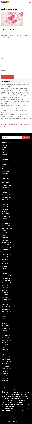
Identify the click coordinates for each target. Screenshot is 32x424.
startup (12, 411)
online (21, 404)
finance (21, 396)
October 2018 (6, 280)
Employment (5, 152)
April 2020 (5, 237)
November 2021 (6, 197)
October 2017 (6, 309)
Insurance (5, 159)
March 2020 (5, 240)
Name (3, 58)
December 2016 (6, 333)
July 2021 (5, 204)
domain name (26, 394)
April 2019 (5, 266)
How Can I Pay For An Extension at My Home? (14, 92)
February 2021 (6, 216)
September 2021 (6, 199)
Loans (4, 164)
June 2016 (5, 347)
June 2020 (5, 233)
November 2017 (6, 307)
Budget (16, 390)
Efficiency (4, 396)
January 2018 (6, 302)
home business (14, 398)
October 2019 (6, 252)
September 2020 (7, 228)
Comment (4, 40)
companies (26, 392)
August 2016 (5, 342)
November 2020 (6, 223)
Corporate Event (6, 394)
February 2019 (6, 271)
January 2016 (6, 359)
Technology (5, 178)
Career (22, 392)
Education (5, 150)
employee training (13, 396)
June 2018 (5, 290)
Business (4, 147)
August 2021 (5, 202)
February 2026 (6, 185)
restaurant (20, 408)
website (10, 413)
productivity (9, 409)
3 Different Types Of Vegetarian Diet (11, 97)
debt (22, 394)
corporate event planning (15, 394)
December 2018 (6, 276)
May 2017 (5, 321)
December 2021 (6, 195)
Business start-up (16, 392)
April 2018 (5, 295)
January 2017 (6, 330)
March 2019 (5, 268)
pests (3, 408)
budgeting (21, 390)
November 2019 (6, 249)
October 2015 (6, 366)
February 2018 (6, 299)
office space (16, 404)
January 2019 (6, 273)
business (6, 392)
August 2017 (5, 314)
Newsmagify (23, 421)
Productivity (5, 171)
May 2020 (5, 235)
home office (21, 398)
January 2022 (6, 192)
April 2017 (5, 323)
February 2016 (6, 357)
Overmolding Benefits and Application (11, 107)
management (17, 402)
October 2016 (6, 337)
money (12, 404)
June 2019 (5, 261)
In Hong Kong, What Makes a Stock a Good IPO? (15, 90)
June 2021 (5, 206)
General (4, 157)
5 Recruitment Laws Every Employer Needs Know (15, 109)
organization (12, 406)
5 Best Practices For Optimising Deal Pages (13, 105)
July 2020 (5, 230)
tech (19, 411)
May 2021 (5, 209)
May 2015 (5, 378)
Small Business (6, 176)
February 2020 (6, 242)
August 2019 (5, 256)
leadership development (7, 402)
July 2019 (5, 259)
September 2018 (7, 283)
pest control (25, 406)
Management (6, 166)
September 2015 (6, 368)
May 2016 (5, 349)
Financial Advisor (6, 398)
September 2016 (7, 340)
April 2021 (5, 211)
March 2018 (5, 297)
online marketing (5, 406)
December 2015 (6, 361)
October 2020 (6, 226)
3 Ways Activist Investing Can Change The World (15, 94)
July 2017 (5, 316)
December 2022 (6, 187)
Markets (4, 169)
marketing (5, 404)
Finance (4, 154)
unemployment (5, 413)
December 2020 (6, 221)
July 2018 (5, 287)
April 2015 (5, 380)
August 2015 (5, 371)
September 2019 (7, 254)
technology (23, 411)
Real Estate (5, 173)
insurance (10, 400)
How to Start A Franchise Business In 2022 (13, 96)
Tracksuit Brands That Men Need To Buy (12, 99)
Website (3, 70)
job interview (15, 400)
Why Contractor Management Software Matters (14, 88)
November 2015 (6, 364)
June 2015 (5, 376)
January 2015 (6, 383)
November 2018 (6, 278)
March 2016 (5, 354)
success (15, 411)
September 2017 (7, 311)
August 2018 (5, 285)
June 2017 (5, 318)
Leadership (5, 161)
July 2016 (5, 345)
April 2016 (5, 352)
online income (26, 404)
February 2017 (6, 328)
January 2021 (6, 218)
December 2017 (6, 304)
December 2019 (6, 247)
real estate (15, 408)
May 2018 (5, 292)
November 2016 (6, 335)
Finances (26, 396)
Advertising (5, 145)
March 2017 (5, 326)
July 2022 (5, 190)
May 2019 (5, 264)
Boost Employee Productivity (8, 390)
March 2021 (5, 214)
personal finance (18, 406)
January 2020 (6, 245)
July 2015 (5, 373)
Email (3, 64)
